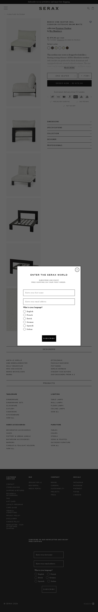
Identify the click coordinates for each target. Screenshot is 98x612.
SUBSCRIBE (49, 338)
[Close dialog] (77, 270)
